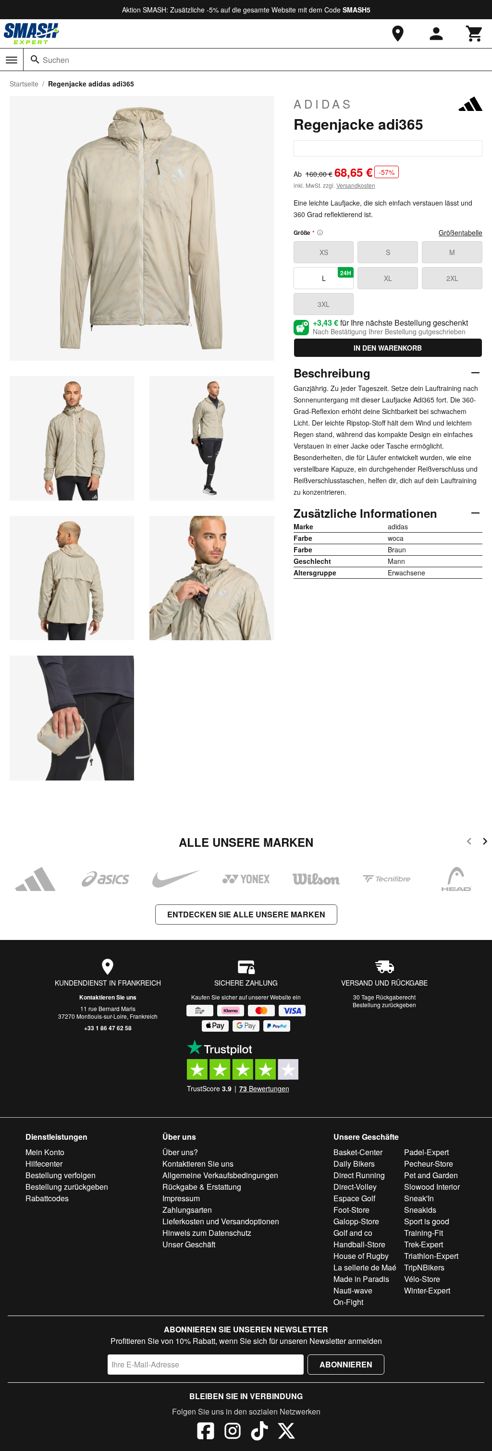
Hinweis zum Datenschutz (206, 1232)
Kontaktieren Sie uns (107, 997)
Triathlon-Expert (431, 1255)
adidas (323, 103)
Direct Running (359, 1175)
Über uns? (180, 1152)
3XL (324, 304)
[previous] (469, 842)
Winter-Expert (427, 1290)
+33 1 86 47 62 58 (108, 1028)
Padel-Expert (426, 1152)
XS (324, 252)
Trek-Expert (423, 1244)
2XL (452, 278)
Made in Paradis (361, 1278)
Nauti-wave (352, 1290)
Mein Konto (44, 1152)
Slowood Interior (432, 1186)
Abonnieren (346, 1364)
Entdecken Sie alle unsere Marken (246, 914)
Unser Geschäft (188, 1244)
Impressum (181, 1198)
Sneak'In (419, 1198)
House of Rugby (361, 1255)
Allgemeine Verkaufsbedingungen (220, 1175)
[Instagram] (232, 1432)
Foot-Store (351, 1209)
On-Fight (348, 1301)
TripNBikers (424, 1267)
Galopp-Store (356, 1221)
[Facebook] (205, 1432)
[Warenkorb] (474, 33)
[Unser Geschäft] (397, 33)
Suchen (56, 59)
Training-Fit (423, 1232)
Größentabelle (460, 232)
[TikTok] (259, 1432)
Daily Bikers (354, 1163)
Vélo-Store (422, 1278)
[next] (485, 842)
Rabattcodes (47, 1198)
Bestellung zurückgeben (384, 1004)
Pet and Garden (431, 1175)
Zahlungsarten (187, 1209)
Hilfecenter (43, 1163)
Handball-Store (359, 1244)
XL (388, 278)
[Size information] (320, 232)
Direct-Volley (355, 1186)
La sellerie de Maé (364, 1267)
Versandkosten (355, 185)
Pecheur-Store (428, 1163)
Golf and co (352, 1232)
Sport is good (426, 1221)
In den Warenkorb (388, 348)
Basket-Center (357, 1152)
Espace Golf (354, 1198)
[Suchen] (35, 60)
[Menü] (11, 60)
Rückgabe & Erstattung (201, 1186)
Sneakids (420, 1209)
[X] (286, 1432)
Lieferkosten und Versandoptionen (220, 1221)
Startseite (24, 83)
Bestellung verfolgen (60, 1175)
